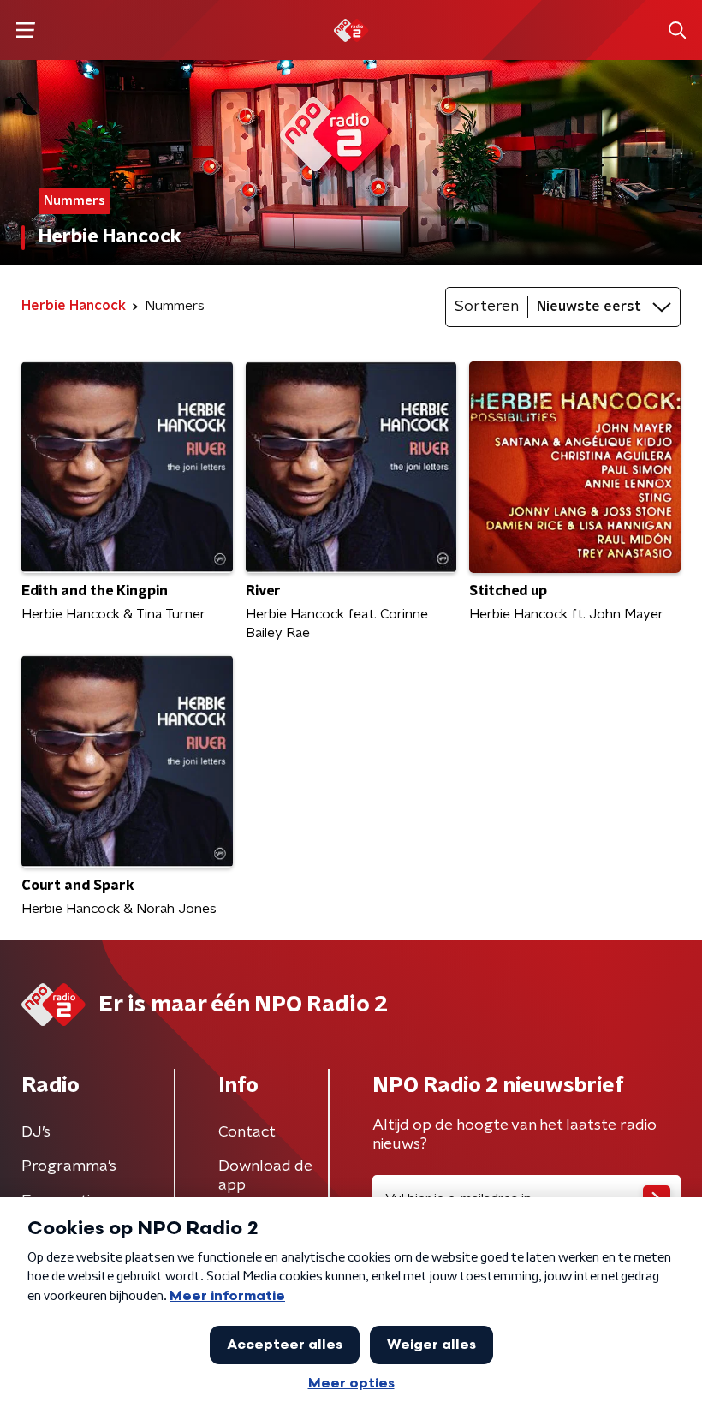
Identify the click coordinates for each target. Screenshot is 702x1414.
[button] (25, 30)
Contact (247, 1132)
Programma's (68, 1166)
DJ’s (36, 1132)
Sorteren (487, 306)
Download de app (265, 1176)
